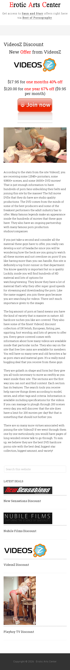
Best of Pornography (37, 17)
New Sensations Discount (22, 501)
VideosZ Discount (16, 565)
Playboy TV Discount (19, 632)
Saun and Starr (32, 13)
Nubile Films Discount (20, 531)
